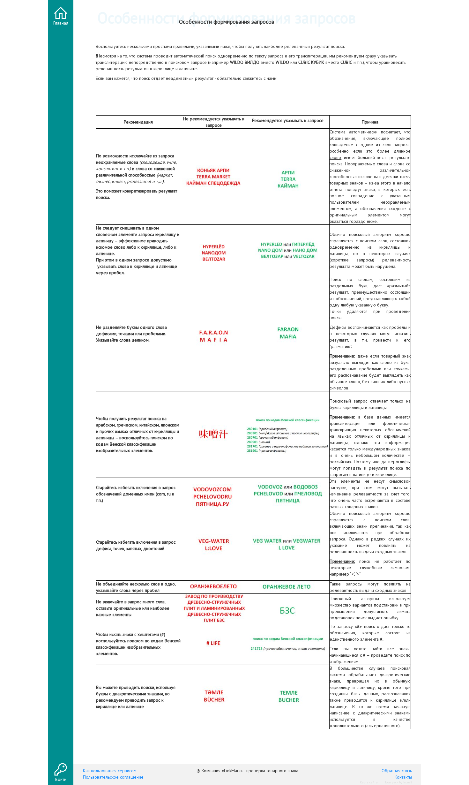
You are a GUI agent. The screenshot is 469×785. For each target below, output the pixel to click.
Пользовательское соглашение (113, 777)
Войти (60, 779)
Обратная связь (397, 771)
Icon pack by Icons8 (398, 782)
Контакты (403, 777)
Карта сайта (369, 782)
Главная (60, 23)
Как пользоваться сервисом (110, 771)
